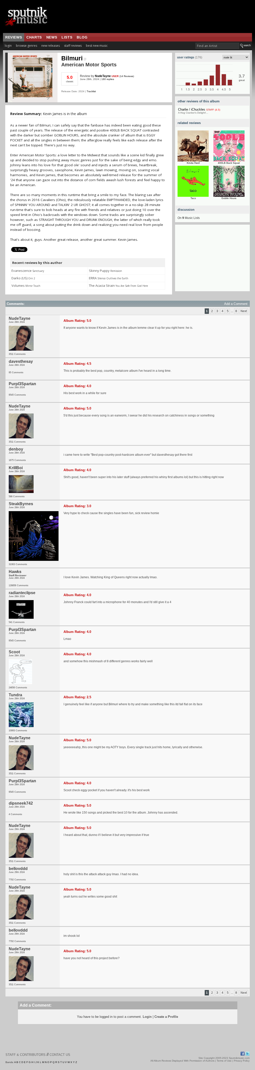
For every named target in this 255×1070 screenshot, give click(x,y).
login (8, 45)
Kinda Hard (193, 163)
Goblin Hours (228, 198)
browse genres (26, 45)
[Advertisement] (212, 260)
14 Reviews (126, 76)
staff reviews (73, 45)
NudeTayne (103, 76)
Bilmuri (72, 58)
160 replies (107, 79)
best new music (97, 45)
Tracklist (91, 91)
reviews (13, 37)
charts (34, 37)
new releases (50, 45)
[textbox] (217, 46)
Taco (193, 198)
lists (67, 37)
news (51, 37)
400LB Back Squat (229, 163)
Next (244, 311)
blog (82, 37)
